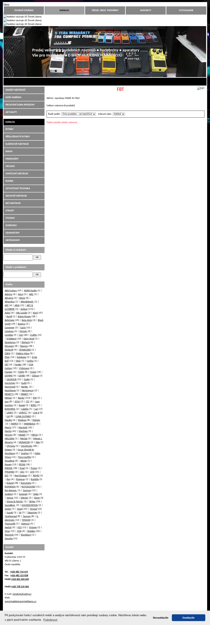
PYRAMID (9, 472)
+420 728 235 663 (20, 587)
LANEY (10, 413)
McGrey (9, 435)
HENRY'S (9, 394)
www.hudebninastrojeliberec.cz (20, 601)
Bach (35, 313)
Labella (25, 409)
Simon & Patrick (15, 501)
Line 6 (36, 413)
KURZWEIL (10, 409)
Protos (34, 468)
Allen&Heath (27, 302)
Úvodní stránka (23, 10)
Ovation (25, 453)
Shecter (24, 498)
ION (35, 398)
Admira (8, 294)
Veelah (8, 527)
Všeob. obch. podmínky (105, 10)
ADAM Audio (30, 290)
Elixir (7, 357)
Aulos (7, 313)
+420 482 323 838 (19, 575)
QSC (22, 472)
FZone (33, 372)
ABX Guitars (11, 290)
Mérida (23, 439)
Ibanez (21, 398)
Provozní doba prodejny (20, 105)
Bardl (9, 316)
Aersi (20, 294)
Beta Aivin (27, 320)
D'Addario (11, 339)
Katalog (64, 10)
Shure (37, 498)
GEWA (21, 376)
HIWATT (25, 394)
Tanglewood (11, 516)
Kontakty (145, 10)
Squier (8, 509)
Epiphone (21, 357)
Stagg (20, 509)
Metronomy (13, 240)
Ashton (24, 309)
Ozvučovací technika (18, 188)
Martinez (23, 431)
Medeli (21, 435)
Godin (27, 379)
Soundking (10, 505)
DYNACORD (25, 350)
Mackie (8, 420)
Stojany (10, 218)
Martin (8, 431)
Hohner (8, 398)
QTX (32, 472)
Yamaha (9, 538)
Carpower (9, 327)
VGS (19, 527)
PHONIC (9, 468)
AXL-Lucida (21, 313)
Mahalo (36, 420)
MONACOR (24, 442)
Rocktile (35, 479)
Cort (21, 335)
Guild (23, 383)
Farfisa (30, 361)
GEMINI (9, 376)
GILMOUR (12, 379)
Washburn (26, 535)
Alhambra (10, 302)
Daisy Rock (29, 339)
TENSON (26, 520)
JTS (27, 401)
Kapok (22, 405)
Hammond (10, 387)
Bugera (21, 324)
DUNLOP (9, 350)
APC (7, 305)
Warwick (9, 535)
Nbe (38, 442)
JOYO (17, 401)
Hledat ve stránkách (16, 250)
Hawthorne (10, 390)
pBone (23, 461)
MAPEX (14, 424)
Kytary (9, 129)
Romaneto (26, 483)
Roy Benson (11, 490)
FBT (7, 364)
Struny (10, 210)
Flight (21, 372)
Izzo (7, 401)
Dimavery (9, 346)
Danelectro (10, 342)
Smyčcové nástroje (17, 173)
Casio (23, 327)
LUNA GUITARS (23, 416)
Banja (9, 151)
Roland (10, 483)
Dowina (24, 346)
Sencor (10, 498)
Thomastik (10, 524)
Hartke (24, 387)
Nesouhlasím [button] (160, 617)
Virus (7, 531)
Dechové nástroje (16, 196)
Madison (22, 420)
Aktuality (11, 112)
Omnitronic (26, 446)
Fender (18, 364)
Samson (27, 490)
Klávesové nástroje (17, 144)
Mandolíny (12, 159)
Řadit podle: (54, 114)
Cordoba (9, 335)
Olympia (11, 446)
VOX (19, 531)
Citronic (23, 331)
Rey (8, 479)
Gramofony (12, 233)
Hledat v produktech (16, 267)
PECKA (22, 464)
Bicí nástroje (13, 203)
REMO (36, 476)
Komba (9, 181)
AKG (31, 294)
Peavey (8, 464)
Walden (31, 531)
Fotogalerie (186, 10)
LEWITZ (23, 413)
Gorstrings (10, 383)
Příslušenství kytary (18, 136)
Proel (22, 468)
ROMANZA (10, 487)
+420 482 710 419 (19, 572)
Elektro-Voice (22, 353)
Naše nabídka (13, 97)
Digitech (26, 342)
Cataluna (9, 331)
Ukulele (10, 166)
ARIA (17, 305)
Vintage (33, 527)
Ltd (8, 416)
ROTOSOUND (28, 487)
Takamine (32, 513)
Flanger (8, 372)
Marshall (22, 427)
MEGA (34, 435)
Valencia (25, 524)
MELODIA (9, 439)
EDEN (7, 353)
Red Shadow (21, 476)
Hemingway (28, 390)
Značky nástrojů (15, 90)
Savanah (23, 494)
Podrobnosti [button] (50, 619)
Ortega (8, 450)
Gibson (35, 376)
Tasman (27, 516)
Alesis (22, 298)
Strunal (33, 509)
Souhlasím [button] (188, 617)
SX (20, 513)
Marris (8, 427)
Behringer (10, 320)
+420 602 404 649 (20, 579)
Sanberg (9, 494)
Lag (36, 409)
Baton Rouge (24, 316)
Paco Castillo (24, 457)
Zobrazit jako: (105, 114)
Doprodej (11, 225)
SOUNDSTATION (30, 505)
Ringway (20, 479)
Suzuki (10, 513)
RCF (7, 476)
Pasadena (9, 461)
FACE (18, 361)
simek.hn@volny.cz (22, 594)
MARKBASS (29, 424)
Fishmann (24, 368)
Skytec (32, 501)
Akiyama (9, 298)
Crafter (33, 335)
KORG (34, 405)
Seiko (36, 494)
